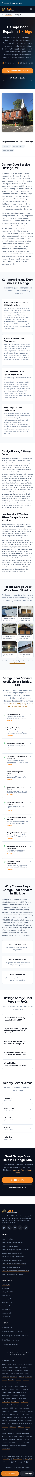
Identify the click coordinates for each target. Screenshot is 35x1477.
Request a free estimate (17, 663)
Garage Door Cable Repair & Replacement (15, 1271)
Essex (9, 1424)
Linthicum (16, 1417)
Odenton (18, 1383)
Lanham (4, 1370)
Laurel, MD (5, 1288)
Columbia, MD (6, 1309)
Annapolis (18, 1380)
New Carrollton (6, 1402)
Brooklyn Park (12, 1420)
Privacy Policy (6, 1459)
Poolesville (30, 1411)
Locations (8, 15)
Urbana (4, 1433)
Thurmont (18, 1433)
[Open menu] (31, 9)
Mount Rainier (22, 1399)
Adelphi (11, 1408)
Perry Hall (11, 1389)
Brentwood (23, 1395)
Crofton (4, 1383)
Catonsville (4, 1389)
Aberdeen (4, 1436)
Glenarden (14, 1399)
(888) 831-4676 (17, 3)
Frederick (4, 1392)
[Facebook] (4, 1227)
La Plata (19, 1442)
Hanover (4, 1386)
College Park (21, 1364)
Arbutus (27, 1427)
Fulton (27, 1414)
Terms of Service (17, 1459)
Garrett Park (5, 1414)
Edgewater (4, 1420)
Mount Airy (12, 1442)
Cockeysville (25, 1389)
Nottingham (5, 1427)
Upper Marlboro (13, 1367)
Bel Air (18, 1392)
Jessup (3, 1417)
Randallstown (12, 1430)
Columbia (4, 1380)
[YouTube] (14, 1227)
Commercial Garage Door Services (13, 1257)
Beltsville (4, 1364)
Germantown (5, 1377)
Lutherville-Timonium (18, 1424)
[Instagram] (9, 1227)
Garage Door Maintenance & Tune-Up (14, 1264)
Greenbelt (29, 1364)
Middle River (13, 1427)
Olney (9, 1411)
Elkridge (22, 1414)
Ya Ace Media (26, 1467)
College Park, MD (7, 1292)
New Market (10, 1433)
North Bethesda (14, 1414)
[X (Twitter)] (20, 1227)
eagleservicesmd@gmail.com (13, 1331)
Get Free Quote (19, 78)
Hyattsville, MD (6, 1299)
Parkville (4, 1424)
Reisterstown (28, 1420)
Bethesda (12, 1373)
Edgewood (21, 1436)
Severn (24, 1383)
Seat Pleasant (24, 1402)
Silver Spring (19, 1373)
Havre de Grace (12, 1436)
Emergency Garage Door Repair (12, 1253)
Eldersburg (27, 1439)
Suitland (26, 1370)
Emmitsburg (25, 1433)
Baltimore (10, 1386)
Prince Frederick (6, 1449)
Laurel (14, 1364)
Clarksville (9, 1417)
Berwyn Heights (25, 1405)
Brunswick (20, 1430)
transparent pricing (18, 703)
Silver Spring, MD (7, 1302)
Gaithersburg (13, 1377)
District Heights (6, 1399)
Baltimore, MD (6, 1316)
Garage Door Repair (8, 1239)
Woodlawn (4, 1430)
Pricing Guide (28, 1459)
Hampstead (5, 1442)
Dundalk (18, 1389)
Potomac (21, 1377)
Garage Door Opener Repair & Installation (15, 1249)
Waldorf (23, 1392)
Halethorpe (21, 1427)
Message (28, 1473)
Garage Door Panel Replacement (12, 1274)
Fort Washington (23, 1367)
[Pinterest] (25, 1227)
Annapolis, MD (6, 1313)
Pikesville (20, 1420)
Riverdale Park (15, 1402)
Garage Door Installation (10, 1246)
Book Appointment (16, 1187)
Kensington (26, 1408)
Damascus (22, 1411)
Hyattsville (4, 1367)
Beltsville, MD (6, 1285)
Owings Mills (23, 1386)
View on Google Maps (11, 1344)
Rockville (27, 1373)
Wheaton (4, 1411)
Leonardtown (13, 1445)
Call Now (11, 1473)
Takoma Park (28, 1377)
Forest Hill (4, 1439)
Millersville (23, 1417)
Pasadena (30, 1383)
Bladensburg (14, 1395)
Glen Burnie (26, 1380)
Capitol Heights (18, 1370)
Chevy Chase (18, 1408)
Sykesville (19, 1439)
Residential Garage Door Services (12, 1260)
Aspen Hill (15, 1411)
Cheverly (9, 1370)
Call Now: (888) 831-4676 (19, 71)
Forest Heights (15, 1405)
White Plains (5, 1445)
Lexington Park (22, 1445)
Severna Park (10, 1383)
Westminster (12, 1439)
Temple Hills (5, 1373)
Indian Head (26, 1442)
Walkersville (11, 1392)
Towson (17, 1386)
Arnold (30, 1417)
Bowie (9, 1364)
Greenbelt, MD (6, 1295)
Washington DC (6, 1395)
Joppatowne (29, 1436)
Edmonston (5, 1408)
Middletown (28, 1430)
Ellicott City (11, 1380)
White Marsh (28, 1424)
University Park (6, 1405)
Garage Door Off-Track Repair (11, 1267)
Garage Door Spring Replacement (13, 1242)
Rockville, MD (6, 1306)
